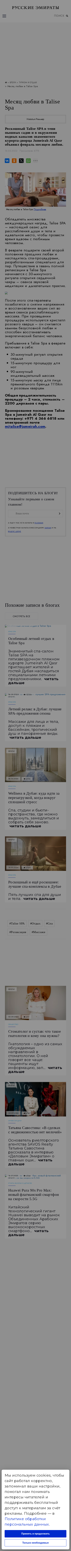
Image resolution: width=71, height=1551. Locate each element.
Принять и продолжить (35, 1533)
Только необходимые (35, 1542)
